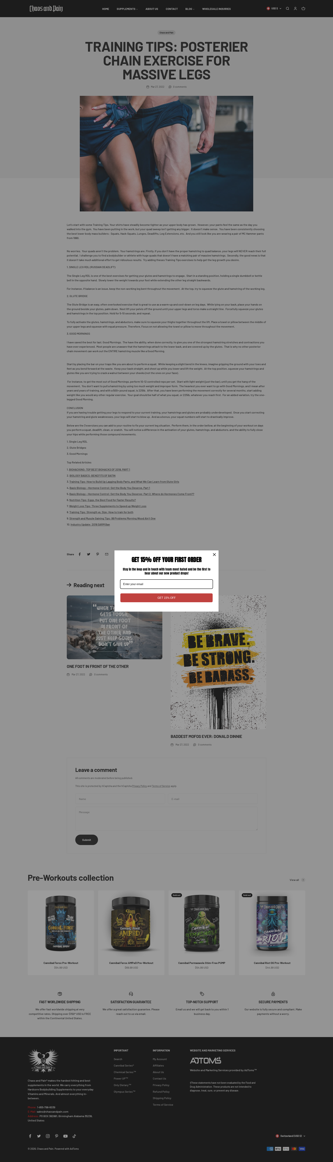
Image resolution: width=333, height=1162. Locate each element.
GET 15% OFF (166, 597)
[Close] (214, 554)
